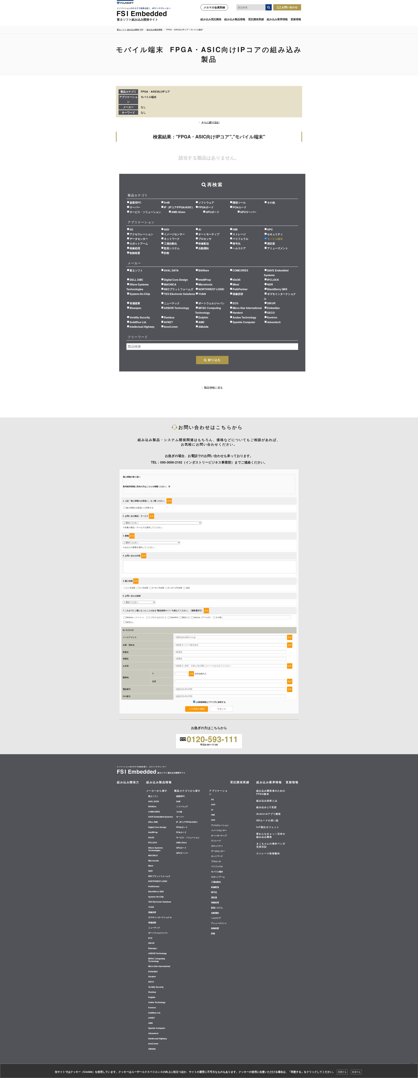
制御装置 (135, 253)
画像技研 (238, 294)
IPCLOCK (273, 280)
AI (199, 229)
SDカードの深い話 (267, 820)
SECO (271, 313)
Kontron (272, 317)
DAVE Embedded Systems (160, 817)
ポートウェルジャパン (211, 303)
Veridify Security (140, 317)
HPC (270, 229)
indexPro (174, 617)
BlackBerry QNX (277, 289)
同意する (342, 1072)
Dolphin (203, 317)
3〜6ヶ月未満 (158, 588)
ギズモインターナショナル (160, 917)
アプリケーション (218, 792)
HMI (235, 229)
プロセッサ (204, 239)
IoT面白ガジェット (267, 827)
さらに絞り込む (210, 122)
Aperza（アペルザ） (203, 617)
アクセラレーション (141, 234)
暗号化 (237, 243)
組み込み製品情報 (234, 19)
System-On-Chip (140, 294)
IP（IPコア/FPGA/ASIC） (179, 207)
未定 (188, 588)
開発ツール (239, 202)
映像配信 (203, 243)
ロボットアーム (139, 243)
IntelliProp (204, 280)
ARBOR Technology (176, 308)
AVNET (168, 322)
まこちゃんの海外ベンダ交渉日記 (270, 845)
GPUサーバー (248, 212)
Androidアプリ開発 (268, 813)
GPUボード (212, 212)
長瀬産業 (135, 303)
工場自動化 (170, 243)
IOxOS (237, 280)
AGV (166, 229)
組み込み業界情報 (277, 19)
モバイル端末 (275, 239)
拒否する (356, 1072)
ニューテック (172, 303)
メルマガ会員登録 (214, 7)
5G (131, 229)
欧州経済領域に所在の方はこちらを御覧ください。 (145, 486)
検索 (268, 7)
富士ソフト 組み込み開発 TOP (130, 29)
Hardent (238, 313)
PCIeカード (239, 207)
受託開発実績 (256, 19)
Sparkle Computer (244, 322)
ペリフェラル (240, 239)
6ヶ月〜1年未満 (175, 588)
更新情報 (296, 19)
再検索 (212, 360)
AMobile (203, 327)
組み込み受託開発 (211, 19)
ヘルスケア (239, 248)
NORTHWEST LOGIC (211, 289)
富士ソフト (136, 270)
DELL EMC (136, 280)
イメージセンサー (174, 234)
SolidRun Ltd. (138, 322)
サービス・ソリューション (145, 212)
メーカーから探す (156, 790)
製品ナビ (186, 617)
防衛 (166, 253)
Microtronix (205, 284)
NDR (270, 284)
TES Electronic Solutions (179, 294)
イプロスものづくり (158, 617)
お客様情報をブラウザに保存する (211, 702)
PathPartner (240, 289)
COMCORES (240, 270)
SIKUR (271, 303)
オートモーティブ (208, 234)
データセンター (139, 239)
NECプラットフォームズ (178, 289)
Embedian (273, 308)
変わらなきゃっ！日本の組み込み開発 (270, 835)
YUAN (202, 294)
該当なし (130, 622)
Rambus (169, 317)
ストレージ (239, 234)
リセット (221, 709)
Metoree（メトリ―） (135, 617)
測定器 (271, 243)
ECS (235, 303)
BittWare (203, 270)
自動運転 (203, 248)
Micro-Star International (247, 308)
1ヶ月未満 (130, 588)
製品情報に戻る (213, 387)
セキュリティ (275, 234)
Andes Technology (244, 317)
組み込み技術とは (266, 800)
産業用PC (135, 202)
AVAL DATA (171, 270)
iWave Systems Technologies (155, 849)
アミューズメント (277, 248)
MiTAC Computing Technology (156, 959)
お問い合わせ (290, 7)
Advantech (274, 322)
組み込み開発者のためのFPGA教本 (270, 792)
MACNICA (170, 284)
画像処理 (135, 248)
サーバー (135, 207)
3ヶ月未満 (143, 588)
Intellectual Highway (142, 327)
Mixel (236, 284)
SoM (166, 202)
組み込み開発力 (128, 782)
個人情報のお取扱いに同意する (139, 508)
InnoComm (171, 327)
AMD (201, 322)
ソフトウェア (206, 202)
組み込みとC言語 (266, 807)
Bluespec (135, 308)
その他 (271, 202)
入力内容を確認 (197, 709)
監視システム (172, 248)
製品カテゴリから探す (187, 790)
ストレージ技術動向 (268, 853)
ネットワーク (172, 239)
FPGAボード (206, 207)
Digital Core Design (176, 280)
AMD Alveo (178, 212)
